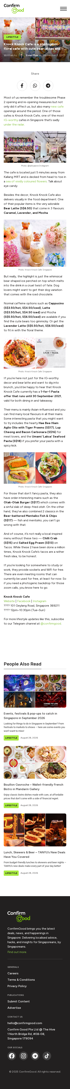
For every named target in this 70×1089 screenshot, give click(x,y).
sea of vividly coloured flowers (26, 181)
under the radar (14, 124)
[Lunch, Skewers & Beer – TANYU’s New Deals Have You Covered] (35, 829)
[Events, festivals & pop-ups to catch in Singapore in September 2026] (35, 691)
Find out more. (17, 952)
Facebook (23, 601)
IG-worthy (11, 120)
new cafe (57, 106)
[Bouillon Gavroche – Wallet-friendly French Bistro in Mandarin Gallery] (35, 762)
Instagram (39, 601)
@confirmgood (51, 623)
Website (9, 601)
